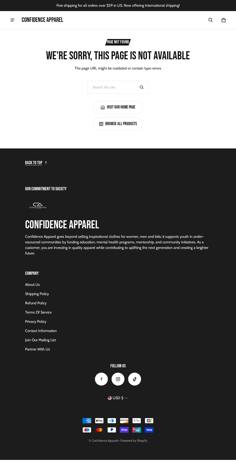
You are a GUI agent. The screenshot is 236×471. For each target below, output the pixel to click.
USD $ (118, 398)
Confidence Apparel (105, 440)
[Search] (141, 87)
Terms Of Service (38, 312)
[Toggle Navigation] (12, 20)
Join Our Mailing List (40, 340)
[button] (210, 20)
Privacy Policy (35, 321)
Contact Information (41, 331)
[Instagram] (118, 379)
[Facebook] (101, 379)
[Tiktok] (134, 379)
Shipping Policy (37, 294)
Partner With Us (37, 349)
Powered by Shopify (134, 440)
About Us (32, 284)
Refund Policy (36, 303)
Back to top (33, 163)
